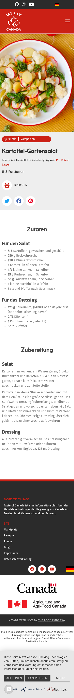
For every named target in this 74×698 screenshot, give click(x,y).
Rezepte (9, 535)
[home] (13, 21)
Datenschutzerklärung (17, 559)
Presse (8, 541)
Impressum (11, 553)
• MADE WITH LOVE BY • (37, 620)
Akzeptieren (37, 678)
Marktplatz (10, 529)
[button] (57, 4)
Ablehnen (14, 678)
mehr (60, 678)
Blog (6, 547)
